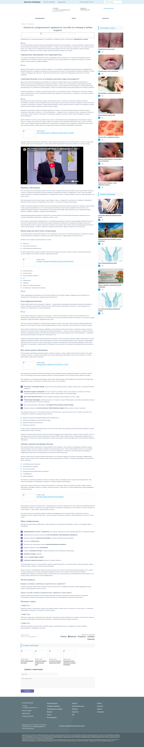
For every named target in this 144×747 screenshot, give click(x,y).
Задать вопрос (62, 2)
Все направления (52, 717)
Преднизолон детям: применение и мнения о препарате (69, 662)
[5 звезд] (27, 636)
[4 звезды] (25, 636)
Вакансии (49, 711)
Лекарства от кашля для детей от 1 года (52, 364)
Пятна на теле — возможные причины (108, 137)
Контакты (105, 18)
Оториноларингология (78, 706)
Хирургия (99, 709)
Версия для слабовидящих (32, 2)
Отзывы (49, 714)
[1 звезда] (21, 636)
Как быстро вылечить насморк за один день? (40, 662)
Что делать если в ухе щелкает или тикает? (55, 661)
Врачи (74, 18)
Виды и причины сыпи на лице (106, 115)
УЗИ (73, 714)
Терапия (99, 703)
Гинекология (100, 711)
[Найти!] (120, 2)
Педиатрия (100, 706)
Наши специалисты (52, 703)
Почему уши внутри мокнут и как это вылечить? (55, 261)
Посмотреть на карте (58, 11)
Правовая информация (49, 2)
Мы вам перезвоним (109, 8)
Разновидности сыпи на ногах (106, 49)
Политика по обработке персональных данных (72, 725)
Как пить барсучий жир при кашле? (50, 497)
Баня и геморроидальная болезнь (107, 263)
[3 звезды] (24, 636)
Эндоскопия (75, 711)
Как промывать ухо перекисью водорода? (109, 93)
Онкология (75, 709)
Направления (39, 18)
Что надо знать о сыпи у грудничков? (108, 71)
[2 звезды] (23, 636)
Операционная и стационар (54, 709)
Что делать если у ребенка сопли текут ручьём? (55, 133)
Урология (74, 703)
